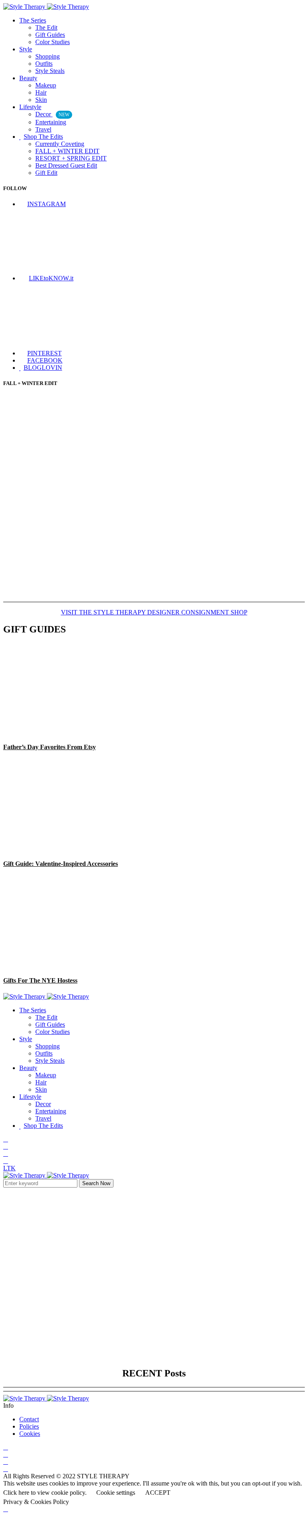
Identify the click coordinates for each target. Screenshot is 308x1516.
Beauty (28, 78)
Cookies (29, 1433)
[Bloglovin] (5, 1153)
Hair (41, 92)
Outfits (44, 63)
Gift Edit (46, 172)
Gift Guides (50, 34)
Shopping (47, 56)
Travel (43, 129)
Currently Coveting (59, 143)
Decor (52, 114)
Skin (41, 99)
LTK (9, 1168)
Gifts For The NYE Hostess (40, 980)
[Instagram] (5, 1139)
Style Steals (50, 70)
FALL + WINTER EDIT (67, 151)
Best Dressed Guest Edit (66, 165)
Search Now (96, 1183)
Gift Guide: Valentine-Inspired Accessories (60, 863)
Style (25, 49)
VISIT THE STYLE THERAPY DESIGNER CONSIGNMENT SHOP (154, 612)
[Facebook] (5, 1146)
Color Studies (52, 42)
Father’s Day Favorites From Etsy (49, 747)
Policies (29, 1426)
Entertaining (50, 122)
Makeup (45, 85)
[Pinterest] (5, 1160)
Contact (29, 1419)
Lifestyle (30, 106)
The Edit (46, 27)
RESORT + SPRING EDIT (71, 158)
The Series (32, 20)
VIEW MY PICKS (154, 1243)
